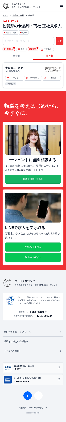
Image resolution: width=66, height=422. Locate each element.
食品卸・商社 (18, 15)
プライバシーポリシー (37, 408)
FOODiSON (37, 312)
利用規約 (22, 408)
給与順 (49, 55)
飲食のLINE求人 (33, 257)
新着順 (16, 55)
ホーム (5, 15)
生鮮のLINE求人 (33, 247)
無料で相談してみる (33, 179)
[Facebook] (27, 395)
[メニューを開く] (61, 6)
